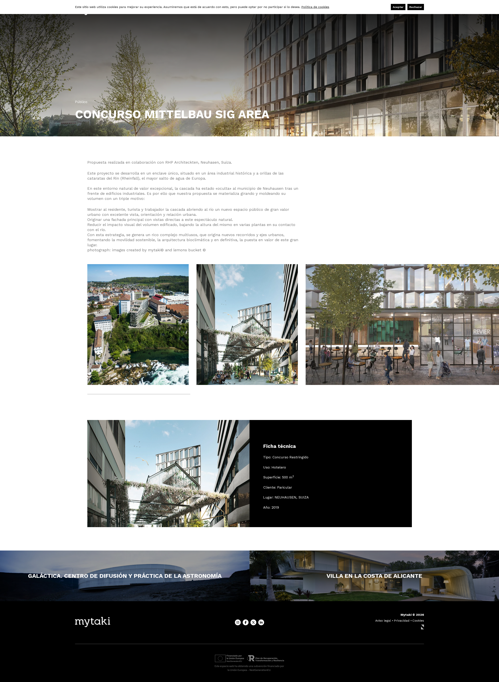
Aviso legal (383, 620)
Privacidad (402, 620)
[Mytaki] (92, 622)
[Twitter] (253, 622)
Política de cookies (315, 7)
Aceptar (398, 7)
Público (81, 102)
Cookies (418, 620)
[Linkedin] (261, 622)
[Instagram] (238, 622)
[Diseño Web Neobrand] (422, 627)
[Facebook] (246, 622)
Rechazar (415, 7)
